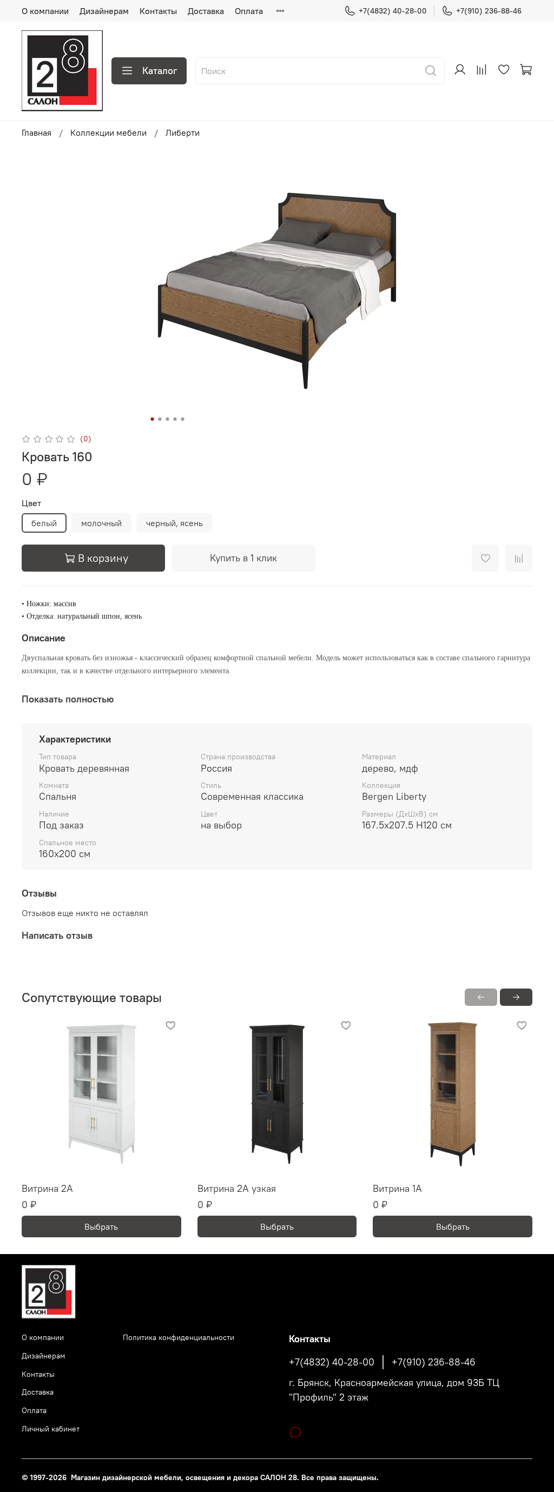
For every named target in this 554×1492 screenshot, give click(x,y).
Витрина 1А (397, 1188)
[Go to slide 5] (182, 419)
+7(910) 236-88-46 (489, 11)
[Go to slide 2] (160, 419)
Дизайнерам (104, 10)
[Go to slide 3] (167, 419)
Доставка (206, 10)
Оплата (249, 10)
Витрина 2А (47, 1188)
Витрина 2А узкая (236, 1188)
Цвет (31, 503)
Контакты (158, 10)
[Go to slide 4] (175, 419)
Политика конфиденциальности (178, 1337)
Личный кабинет (51, 1429)
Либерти (183, 132)
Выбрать (101, 1226)
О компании (45, 10)
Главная (36, 132)
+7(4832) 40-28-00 (393, 11)
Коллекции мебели (108, 132)
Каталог (159, 70)
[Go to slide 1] (152, 419)
